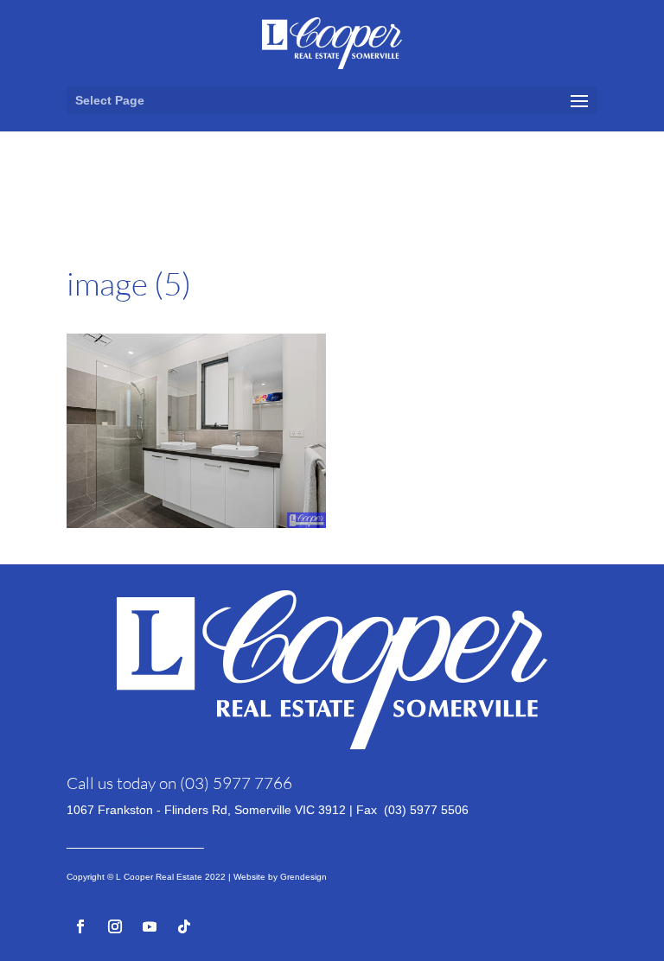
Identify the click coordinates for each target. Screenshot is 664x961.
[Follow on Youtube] (149, 926)
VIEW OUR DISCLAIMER (135, 843)
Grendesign (303, 876)
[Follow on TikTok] (184, 926)
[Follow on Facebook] (80, 926)
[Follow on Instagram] (115, 926)
